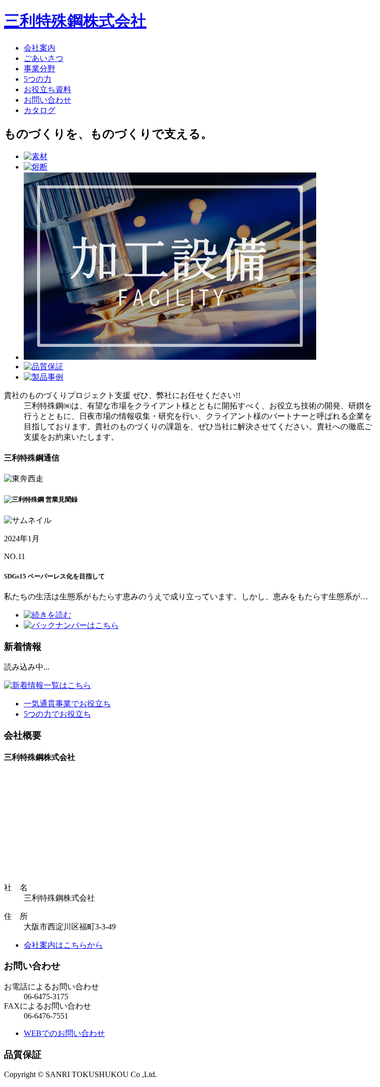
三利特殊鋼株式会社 (75, 21)
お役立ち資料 (47, 89)
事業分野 (39, 68)
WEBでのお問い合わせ (64, 1033)
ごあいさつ (43, 58)
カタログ (39, 110)
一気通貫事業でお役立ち (67, 703)
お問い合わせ (47, 100)
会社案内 (39, 48)
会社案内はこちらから (63, 945)
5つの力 (37, 79)
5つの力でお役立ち (57, 714)
